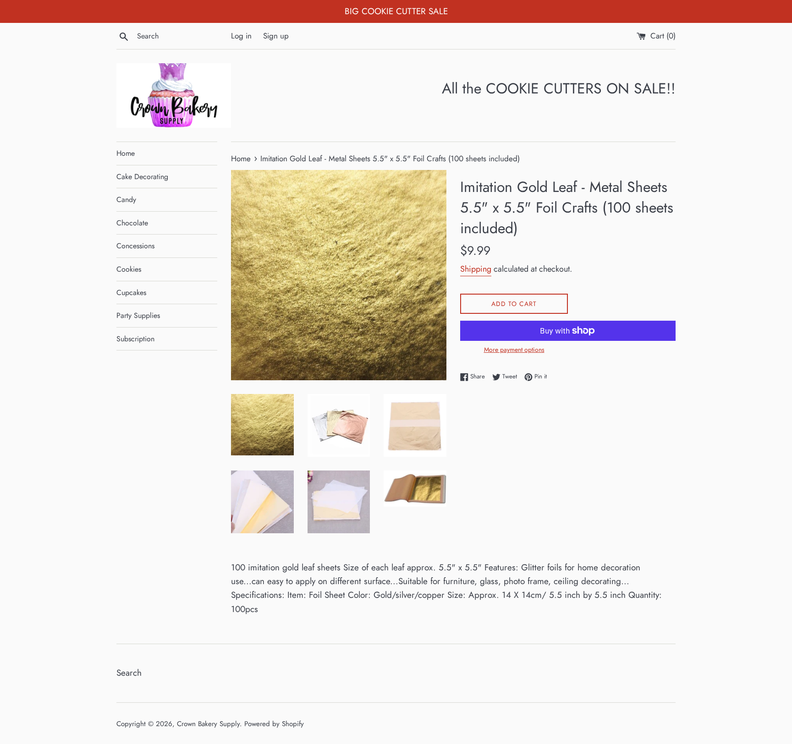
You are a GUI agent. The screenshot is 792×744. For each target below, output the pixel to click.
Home (125, 153)
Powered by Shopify (274, 724)
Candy (126, 199)
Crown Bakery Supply (208, 724)
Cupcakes (131, 292)
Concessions (135, 246)
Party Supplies (138, 315)
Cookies (128, 269)
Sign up (276, 35)
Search (129, 673)
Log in (241, 35)
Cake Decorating (142, 176)
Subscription (135, 339)
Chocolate (132, 223)
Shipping (475, 269)
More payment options (514, 349)
